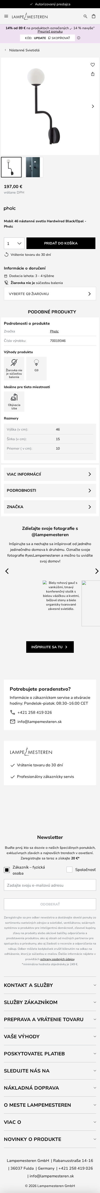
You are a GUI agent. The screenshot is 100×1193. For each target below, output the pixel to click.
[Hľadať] (85, 16)
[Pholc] (35, 208)
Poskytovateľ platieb (34, 1053)
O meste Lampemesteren (37, 1105)
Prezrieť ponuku (50, 31)
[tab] (50, 985)
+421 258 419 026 (34, 712)
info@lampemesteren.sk (39, 721)
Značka (15, 506)
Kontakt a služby (28, 985)
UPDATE (47, 38)
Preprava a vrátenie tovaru (43, 1019)
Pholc (54, 331)
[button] (11, 167)
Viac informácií (24, 474)
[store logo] (33, 16)
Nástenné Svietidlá (24, 50)
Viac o (12, 1122)
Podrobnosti (21, 490)
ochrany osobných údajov (57, 959)
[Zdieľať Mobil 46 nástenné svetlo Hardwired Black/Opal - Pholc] (92, 73)
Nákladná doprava (31, 1088)
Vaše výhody (22, 1036)
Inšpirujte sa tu (47, 647)
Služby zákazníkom (31, 1002)
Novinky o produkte (32, 1139)
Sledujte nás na (27, 1070)
